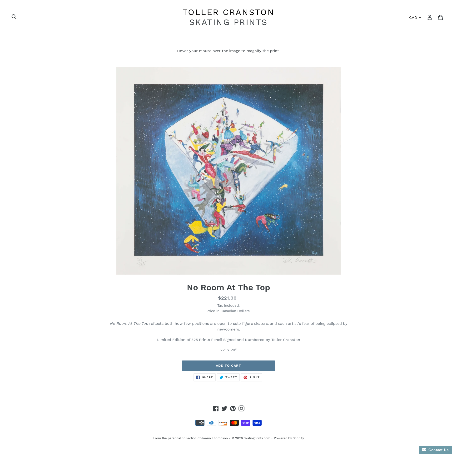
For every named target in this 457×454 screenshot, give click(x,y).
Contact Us (437, 450)
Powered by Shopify (289, 438)
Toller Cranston (229, 12)
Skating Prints (228, 22)
